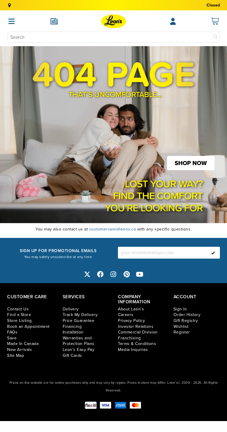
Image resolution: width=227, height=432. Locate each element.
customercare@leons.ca (112, 229)
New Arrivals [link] (19, 349)
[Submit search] (215, 37)
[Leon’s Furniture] (113, 21)
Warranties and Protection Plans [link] (79, 341)
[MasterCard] (135, 405)
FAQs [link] (12, 332)
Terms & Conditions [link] (137, 344)
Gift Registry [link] (186, 320)
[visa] (105, 405)
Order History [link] (187, 315)
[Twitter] (87, 274)
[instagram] (113, 274)
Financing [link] (72, 326)
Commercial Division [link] (138, 332)
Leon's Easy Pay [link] (79, 349)
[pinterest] (127, 274)
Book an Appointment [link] (28, 326)
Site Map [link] (15, 355)
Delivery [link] (71, 309)
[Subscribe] (213, 253)
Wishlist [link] (181, 326)
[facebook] (100, 274)
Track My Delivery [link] (80, 315)
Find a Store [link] (19, 315)
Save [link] (12, 338)
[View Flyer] (54, 21)
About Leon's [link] (131, 309)
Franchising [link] (129, 338)
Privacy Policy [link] (131, 320)
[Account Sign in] (172, 21)
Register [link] (182, 332)
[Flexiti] (91, 405)
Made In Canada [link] (22, 344)
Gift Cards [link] (72, 355)
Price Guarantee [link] (79, 320)
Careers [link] (126, 315)
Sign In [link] (180, 309)
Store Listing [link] (19, 320)
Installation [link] (73, 332)
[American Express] (121, 405)
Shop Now (191, 163)
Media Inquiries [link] (133, 349)
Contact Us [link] (18, 309)
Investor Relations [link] (135, 326)
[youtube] (140, 274)
